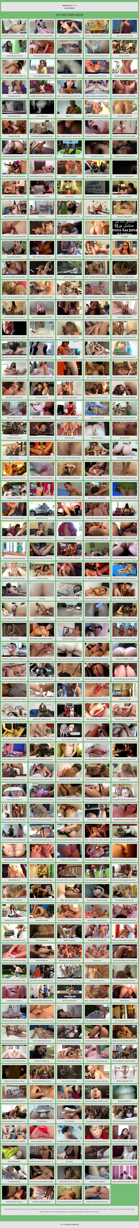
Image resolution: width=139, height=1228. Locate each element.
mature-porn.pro (72, 1225)
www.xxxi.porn (67, 5)
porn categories (70, 8)
